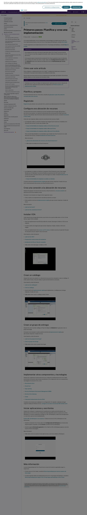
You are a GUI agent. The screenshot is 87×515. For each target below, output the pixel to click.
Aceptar (66, 7)
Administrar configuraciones (52, 7)
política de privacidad (41, 2)
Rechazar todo (77, 7)
